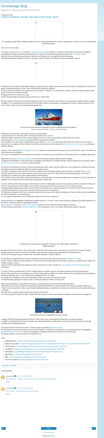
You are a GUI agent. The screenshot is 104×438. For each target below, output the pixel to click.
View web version (48, 432)
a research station (18, 140)
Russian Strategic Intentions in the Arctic (34, 359)
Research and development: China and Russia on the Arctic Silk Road (39, 349)
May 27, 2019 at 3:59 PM (24, 376)
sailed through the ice (30, 207)
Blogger (52, 436)
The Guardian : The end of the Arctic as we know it (22, 391)
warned (87, 171)
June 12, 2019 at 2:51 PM (24, 388)
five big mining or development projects (74, 265)
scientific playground (38, 52)
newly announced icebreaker (11, 163)
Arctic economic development (74, 144)
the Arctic (19, 52)
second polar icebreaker (30, 150)
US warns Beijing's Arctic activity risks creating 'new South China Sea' (41, 346)
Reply (8, 382)
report (10, 103)
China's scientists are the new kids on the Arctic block (29, 17)
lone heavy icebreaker (24, 159)
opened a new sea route (29, 205)
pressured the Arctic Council (11, 332)
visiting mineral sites (73, 259)
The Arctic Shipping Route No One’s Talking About (38, 344)
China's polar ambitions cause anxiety (28, 354)
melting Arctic (9, 205)
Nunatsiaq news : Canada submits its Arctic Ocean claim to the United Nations (31, 379)
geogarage (9, 376)
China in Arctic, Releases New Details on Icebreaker (37, 341)
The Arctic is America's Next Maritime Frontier (73, 344)
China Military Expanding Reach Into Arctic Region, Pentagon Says (38, 352)
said (53, 90)
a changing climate (79, 54)
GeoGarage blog (14, 6)
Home (48, 428)
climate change (57, 327)
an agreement (50, 142)
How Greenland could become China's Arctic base (28, 357)
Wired (7, 48)
